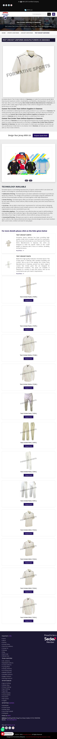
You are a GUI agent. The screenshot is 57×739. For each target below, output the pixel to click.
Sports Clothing (6, 683)
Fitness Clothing (6, 687)
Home (3, 33)
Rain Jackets (5, 698)
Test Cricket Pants (23, 256)
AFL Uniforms (6, 661)
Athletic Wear (6, 685)
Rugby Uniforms (6, 676)
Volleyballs (5, 713)
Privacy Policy (6, 644)
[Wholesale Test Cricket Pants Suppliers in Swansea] (8, 264)
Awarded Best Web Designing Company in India (38, 737)
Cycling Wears (6, 666)
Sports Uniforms (13, 33)
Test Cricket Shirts (23, 235)
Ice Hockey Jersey (7, 670)
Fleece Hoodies (6, 693)
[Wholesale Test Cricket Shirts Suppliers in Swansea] (8, 243)
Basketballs (5, 705)
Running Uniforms (7, 678)
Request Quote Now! (40, 135)
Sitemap (4, 650)
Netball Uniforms (7, 672)
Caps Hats (5, 691)
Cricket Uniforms (27, 33)
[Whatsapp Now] (2, 729)
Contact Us (5, 648)
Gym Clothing (6, 689)
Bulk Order (5, 654)
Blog (3, 652)
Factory (4, 642)
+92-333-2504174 (11, 720)
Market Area (5, 656)
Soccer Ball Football (7, 711)
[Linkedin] (9, 5)
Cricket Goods (6, 707)
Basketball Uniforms (7, 663)
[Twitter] (6, 5)
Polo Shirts (5, 696)
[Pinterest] (11, 5)
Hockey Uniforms (7, 668)
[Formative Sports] (5, 16)
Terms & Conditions (7, 646)
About (4, 640)
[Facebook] (4, 5)
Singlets (4, 700)
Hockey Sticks (6, 709)
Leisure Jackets (6, 695)
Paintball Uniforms (7, 674)
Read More (19, 250)
